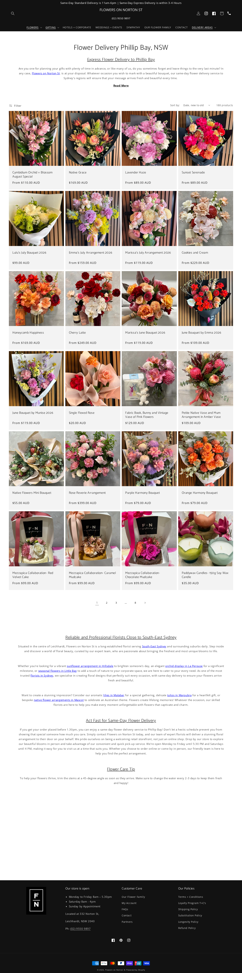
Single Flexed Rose (82, 413)
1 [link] (97, 602)
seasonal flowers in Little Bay (57, 670)
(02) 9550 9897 (121, 18)
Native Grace (78, 173)
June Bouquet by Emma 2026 (201, 333)
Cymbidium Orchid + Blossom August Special (32, 175)
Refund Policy (187, 928)
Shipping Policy (188, 909)
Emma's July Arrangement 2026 (90, 253)
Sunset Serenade (193, 173)
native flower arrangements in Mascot (59, 700)
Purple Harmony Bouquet (142, 493)
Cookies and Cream (195, 253)
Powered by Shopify (135, 970)
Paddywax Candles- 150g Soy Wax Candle (205, 575)
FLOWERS (32, 27)
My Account (129, 903)
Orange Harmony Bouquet (200, 493)
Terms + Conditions (190, 896)
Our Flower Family (133, 896)
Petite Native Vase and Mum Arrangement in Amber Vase (201, 415)
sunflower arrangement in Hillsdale (90, 666)
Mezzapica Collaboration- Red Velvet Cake (32, 575)
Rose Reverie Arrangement (87, 493)
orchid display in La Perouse (184, 666)
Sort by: (175, 105)
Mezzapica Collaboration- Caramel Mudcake (92, 575)
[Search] (13, 13)
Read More (121, 85)
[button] (33, 27)
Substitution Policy (190, 915)
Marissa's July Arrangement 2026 (148, 253)
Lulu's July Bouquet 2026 (29, 253)
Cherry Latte (77, 333)
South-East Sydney (154, 646)
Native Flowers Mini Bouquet (31, 493)
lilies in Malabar (113, 695)
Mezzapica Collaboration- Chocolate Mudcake (142, 575)
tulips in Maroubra (179, 695)
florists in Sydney (41, 675)
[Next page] (145, 603)
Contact (126, 915)
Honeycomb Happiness (28, 333)
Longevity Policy (188, 921)
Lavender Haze (135, 173)
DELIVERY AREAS (202, 27)
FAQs (125, 909)
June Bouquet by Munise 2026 (32, 413)
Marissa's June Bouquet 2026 (145, 333)
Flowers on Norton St (46, 73)
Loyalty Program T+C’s (192, 903)
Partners (127, 921)
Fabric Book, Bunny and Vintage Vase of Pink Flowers (146, 415)
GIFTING (51, 27)
